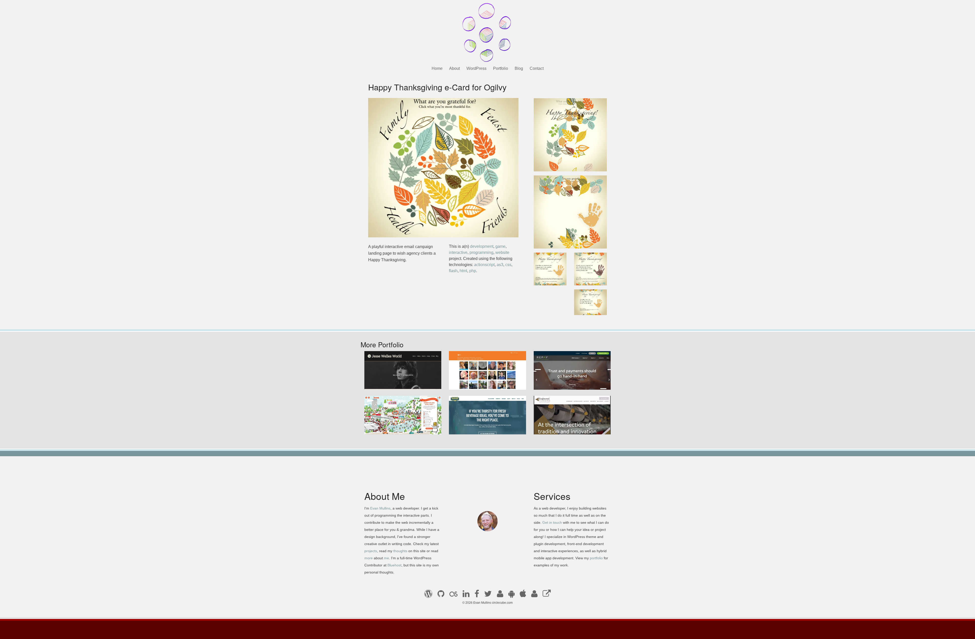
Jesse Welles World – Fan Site (396, 383)
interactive (458, 252)
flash (453, 271)
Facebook (477, 595)
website (502, 252)
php (472, 271)
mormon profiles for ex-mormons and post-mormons (534, 595)
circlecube (487, 32)
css (508, 265)
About (454, 68)
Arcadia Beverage (469, 427)
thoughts (400, 551)
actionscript (484, 265)
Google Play (511, 595)
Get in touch (552, 522)
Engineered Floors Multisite (562, 427)
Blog (519, 68)
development (481, 246)
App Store (523, 595)
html (463, 271)
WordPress (476, 68)
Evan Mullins (380, 508)
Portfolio (500, 68)
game (500, 246)
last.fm (453, 595)
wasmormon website (471, 383)
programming (481, 252)
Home (437, 68)
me (386, 558)
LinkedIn (466, 595)
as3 (500, 265)
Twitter (488, 595)
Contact (537, 68)
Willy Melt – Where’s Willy (391, 427)
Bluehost (394, 565)
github (441, 595)
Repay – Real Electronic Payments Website (569, 379)
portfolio (596, 558)
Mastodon (546, 595)
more (368, 558)
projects (370, 551)
